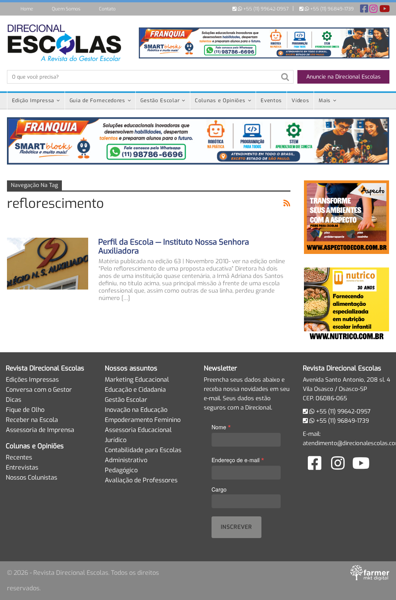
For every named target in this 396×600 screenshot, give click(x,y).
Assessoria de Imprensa (40, 430)
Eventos (271, 100)
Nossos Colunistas (31, 477)
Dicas (13, 400)
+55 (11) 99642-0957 (265, 9)
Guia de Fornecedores (97, 100)
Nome (221, 427)
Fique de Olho (25, 410)
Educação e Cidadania (135, 390)
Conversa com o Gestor (39, 390)
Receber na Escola (32, 420)
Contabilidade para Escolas (143, 450)
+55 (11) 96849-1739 (331, 9)
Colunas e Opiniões (220, 100)
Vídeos (300, 100)
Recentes (19, 457)
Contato (107, 9)
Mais (325, 100)
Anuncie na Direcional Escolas (343, 77)
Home (26, 9)
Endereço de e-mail (238, 460)
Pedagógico (121, 470)
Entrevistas (22, 467)
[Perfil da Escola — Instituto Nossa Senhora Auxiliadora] (47, 264)
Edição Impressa (33, 100)
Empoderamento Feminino (143, 420)
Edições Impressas (32, 379)
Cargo (219, 489)
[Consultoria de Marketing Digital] (369, 572)
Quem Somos (66, 9)
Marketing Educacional (137, 379)
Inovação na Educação (136, 410)
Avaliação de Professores (141, 480)
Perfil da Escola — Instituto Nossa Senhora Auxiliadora (173, 246)
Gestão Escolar (159, 100)
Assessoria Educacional (138, 430)
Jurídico (115, 440)
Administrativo (126, 460)
